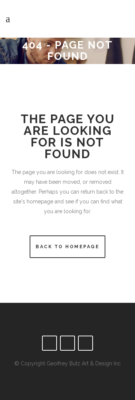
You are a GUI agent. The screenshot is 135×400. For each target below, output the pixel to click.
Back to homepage (67, 246)
